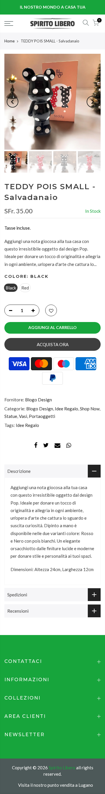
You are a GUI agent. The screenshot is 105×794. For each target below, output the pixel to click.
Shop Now (89, 408)
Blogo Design (38, 399)
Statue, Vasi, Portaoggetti (29, 416)
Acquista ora (53, 344)
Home (9, 41)
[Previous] (12, 102)
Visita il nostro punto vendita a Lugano (55, 785)
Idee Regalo (66, 408)
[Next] (92, 102)
